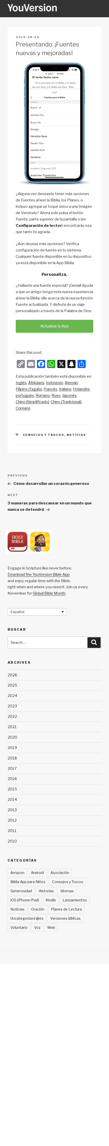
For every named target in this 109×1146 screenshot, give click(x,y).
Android (37, 872)
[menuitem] (21, 383)
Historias (46, 891)
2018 (12, 758)
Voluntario (19, 927)
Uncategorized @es (27, 918)
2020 (12, 737)
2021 (12, 727)
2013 (12, 810)
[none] (37, 612)
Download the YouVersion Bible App (39, 574)
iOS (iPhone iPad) (24, 900)
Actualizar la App (54, 326)
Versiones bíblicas (65, 918)
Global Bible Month (49, 593)
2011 (12, 831)
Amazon (17, 872)
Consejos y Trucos (43, 435)
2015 (12, 789)
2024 (12, 695)
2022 (12, 716)
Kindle (51, 900)
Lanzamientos (75, 900)
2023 (12, 706)
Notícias (76, 435)
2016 (12, 778)
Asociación (59, 872)
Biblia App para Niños (27, 882)
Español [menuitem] (17, 612)
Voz (37, 927)
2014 (12, 799)
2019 (12, 747)
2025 (12, 685)
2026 (12, 675)
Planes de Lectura (66, 909)
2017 (12, 768)
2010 (12, 841)
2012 (12, 820)
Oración (37, 909)
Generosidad (21, 891)
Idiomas (67, 891)
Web (51, 927)
